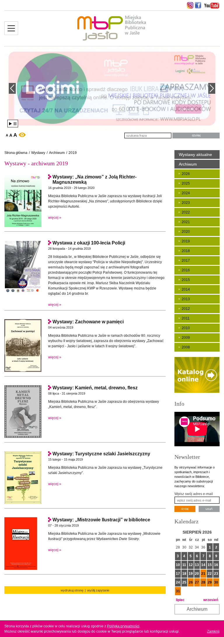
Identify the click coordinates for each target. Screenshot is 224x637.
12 (191, 565)
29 (210, 582)
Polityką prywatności (123, 626)
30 (216, 582)
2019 (73, 153)
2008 (186, 347)
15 (210, 565)
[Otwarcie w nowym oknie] (189, 5)
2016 (186, 270)
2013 (186, 299)
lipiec (180, 600)
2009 (186, 338)
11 (184, 565)
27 (197, 582)
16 (216, 565)
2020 (186, 232)
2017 (186, 260)
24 (178, 582)
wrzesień (210, 600)
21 (203, 574)
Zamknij (213, 631)
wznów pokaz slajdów (10, 123)
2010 (186, 328)
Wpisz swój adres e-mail (193, 494)
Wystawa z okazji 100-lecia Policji (88, 242)
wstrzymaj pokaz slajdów (15, 123)
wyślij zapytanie (98, 590)
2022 (186, 212)
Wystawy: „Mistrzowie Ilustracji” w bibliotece (101, 519)
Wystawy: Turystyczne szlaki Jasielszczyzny (101, 453)
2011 (186, 318)
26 (191, 582)
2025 (186, 183)
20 (197, 574)
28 (203, 582)
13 (197, 565)
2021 (186, 222)
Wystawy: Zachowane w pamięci (88, 321)
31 (178, 591)
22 (210, 574)
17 (178, 574)
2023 (186, 203)
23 (216, 574)
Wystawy (38, 153)
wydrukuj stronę (72, 590)
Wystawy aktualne (195, 154)
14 (203, 565)
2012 (186, 309)
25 (184, 582)
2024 (186, 193)
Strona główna (15, 153)
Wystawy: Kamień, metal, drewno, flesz (95, 387)
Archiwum (57, 153)
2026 (186, 174)
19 (191, 574)
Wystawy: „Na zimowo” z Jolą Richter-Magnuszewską (94, 179)
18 (184, 574)
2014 (186, 289)
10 (178, 565)
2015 (186, 280)
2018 (186, 251)
